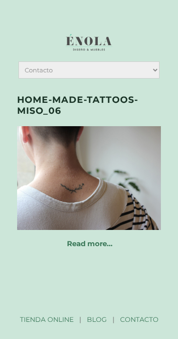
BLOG (97, 319)
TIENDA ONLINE (47, 319)
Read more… (89, 243)
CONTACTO (139, 319)
